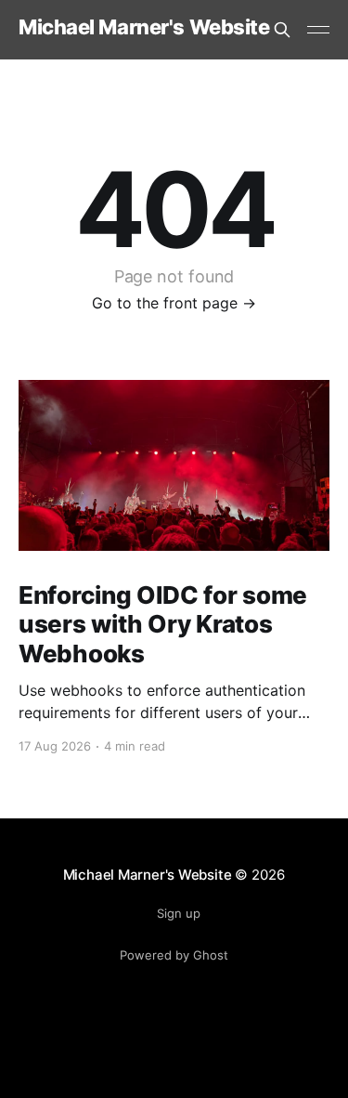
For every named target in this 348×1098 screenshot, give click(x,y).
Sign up (178, 913)
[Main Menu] (318, 30)
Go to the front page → (174, 303)
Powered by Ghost (174, 955)
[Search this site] (282, 30)
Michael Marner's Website (144, 27)
